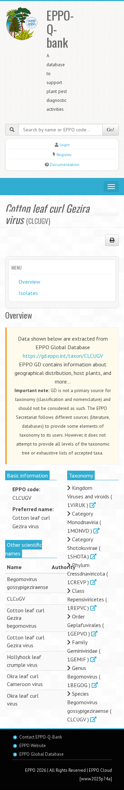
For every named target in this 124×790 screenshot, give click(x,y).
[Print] (112, 240)
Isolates (28, 293)
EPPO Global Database (41, 754)
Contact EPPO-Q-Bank (40, 737)
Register (64, 154)
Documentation (64, 164)
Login (65, 144)
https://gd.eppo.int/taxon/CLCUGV (63, 355)
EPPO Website (32, 745)
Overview (29, 281)
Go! (110, 129)
